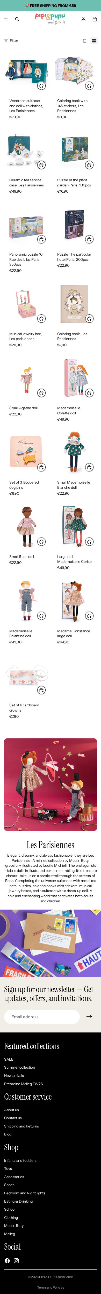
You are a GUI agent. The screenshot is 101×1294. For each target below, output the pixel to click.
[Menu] (6, 19)
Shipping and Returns (21, 1126)
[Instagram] (16, 1261)
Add (93, 85)
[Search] (17, 19)
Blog (7, 1134)
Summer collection (19, 1067)
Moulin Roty (14, 1226)
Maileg (9, 1234)
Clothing (11, 1217)
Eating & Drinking (18, 1201)
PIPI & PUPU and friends (56, 1277)
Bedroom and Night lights (24, 1193)
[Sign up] (89, 1016)
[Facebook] (7, 1261)
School (9, 1209)
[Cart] (94, 19)
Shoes (9, 1185)
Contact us (13, 1118)
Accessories (14, 1176)
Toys (8, 1168)
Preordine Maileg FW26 (23, 1084)
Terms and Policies (50, 1287)
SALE (8, 1059)
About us (11, 1110)
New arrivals (14, 1075)
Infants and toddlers (20, 1160)
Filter (14, 40)
